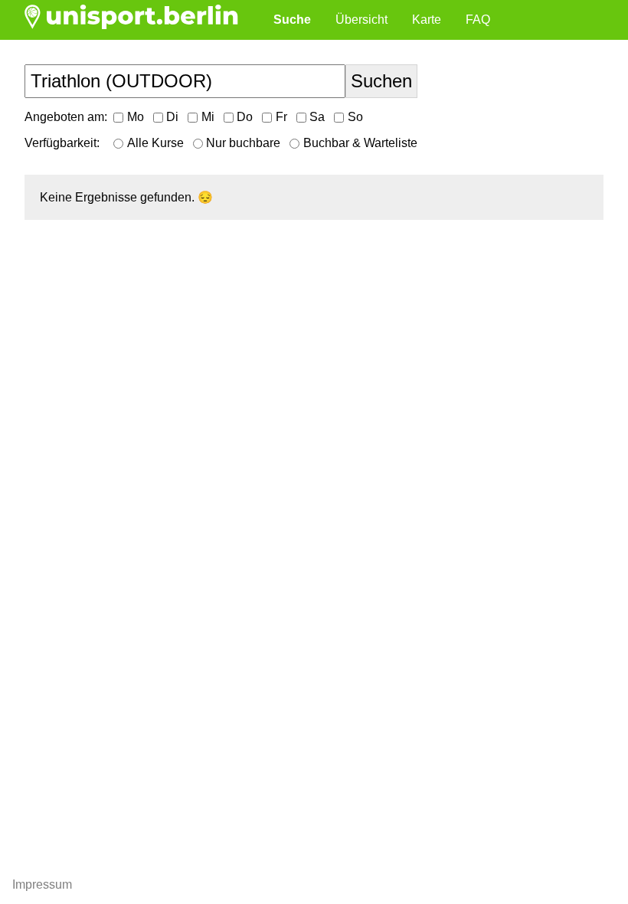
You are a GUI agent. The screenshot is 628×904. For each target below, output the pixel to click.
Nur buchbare (243, 142)
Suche (292, 19)
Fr (281, 116)
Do (245, 116)
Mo (135, 116)
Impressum (42, 884)
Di (172, 116)
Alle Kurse (155, 142)
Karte (426, 19)
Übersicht (361, 19)
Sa (317, 116)
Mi (207, 116)
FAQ (478, 19)
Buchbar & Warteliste (360, 142)
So (355, 116)
